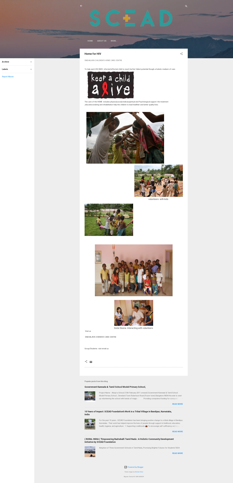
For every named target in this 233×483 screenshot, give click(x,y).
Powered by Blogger (135, 467)
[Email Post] (90, 363)
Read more (177, 404)
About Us (101, 41)
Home (90, 41)
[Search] (186, 6)
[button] (181, 54)
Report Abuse (8, 76)
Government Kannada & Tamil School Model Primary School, (115, 387)
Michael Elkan (139, 472)
